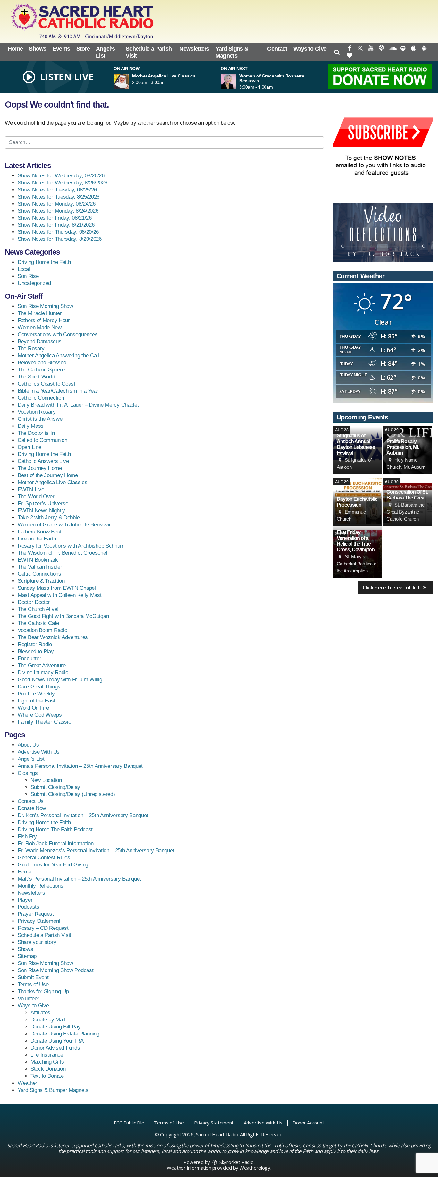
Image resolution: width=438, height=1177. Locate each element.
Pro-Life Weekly (36, 694)
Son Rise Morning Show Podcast (55, 970)
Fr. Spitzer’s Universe (43, 503)
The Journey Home (40, 468)
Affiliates (40, 1013)
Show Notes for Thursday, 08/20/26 (58, 232)
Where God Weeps (40, 715)
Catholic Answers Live (43, 461)
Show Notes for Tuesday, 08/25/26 (57, 190)
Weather (27, 1083)
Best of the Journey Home (48, 475)
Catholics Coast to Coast (46, 384)
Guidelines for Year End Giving (53, 865)
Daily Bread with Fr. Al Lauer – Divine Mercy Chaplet (78, 405)
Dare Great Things (39, 687)
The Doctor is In (36, 433)
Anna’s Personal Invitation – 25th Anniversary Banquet (80, 766)
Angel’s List (105, 52)
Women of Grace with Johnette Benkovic (65, 525)
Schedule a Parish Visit (149, 52)
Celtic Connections (39, 574)
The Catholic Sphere (41, 370)
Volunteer (28, 998)
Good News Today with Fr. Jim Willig (60, 680)
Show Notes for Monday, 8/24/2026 (58, 211)
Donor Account (308, 1122)
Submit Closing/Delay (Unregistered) (72, 794)
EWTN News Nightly (41, 510)
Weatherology (255, 1168)
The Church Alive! (38, 609)
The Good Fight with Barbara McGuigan (63, 616)
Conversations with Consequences (58, 334)
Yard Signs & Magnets (231, 52)
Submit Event (33, 977)
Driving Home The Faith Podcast (55, 829)
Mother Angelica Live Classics (52, 482)
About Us (28, 745)
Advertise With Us (39, 752)
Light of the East (36, 701)
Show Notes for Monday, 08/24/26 (57, 204)
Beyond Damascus (40, 341)
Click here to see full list (392, 587)
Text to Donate (47, 1076)
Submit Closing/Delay (55, 787)
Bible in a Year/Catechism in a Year (58, 391)
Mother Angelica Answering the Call (58, 356)
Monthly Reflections (40, 886)
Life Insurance (46, 1055)
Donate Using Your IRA (57, 1041)
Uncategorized (34, 283)
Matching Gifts (47, 1062)
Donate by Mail (47, 1020)
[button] (337, 52)
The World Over (36, 496)
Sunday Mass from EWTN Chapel (57, 588)
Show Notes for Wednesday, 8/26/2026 (62, 183)
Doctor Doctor (34, 602)
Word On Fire (33, 708)
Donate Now (32, 808)
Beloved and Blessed (42, 363)
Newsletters (194, 48)
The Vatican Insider (40, 567)
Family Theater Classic (44, 722)
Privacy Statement (39, 921)
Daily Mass (31, 426)
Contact (277, 48)
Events (61, 48)
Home (15, 48)
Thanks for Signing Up (43, 991)
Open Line (29, 447)
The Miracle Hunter (40, 313)
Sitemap (27, 956)
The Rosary (31, 348)
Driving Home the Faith (44, 262)
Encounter (29, 658)
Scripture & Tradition (41, 581)
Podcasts (28, 907)
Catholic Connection (41, 398)
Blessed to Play (36, 651)
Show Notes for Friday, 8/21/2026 (56, 225)
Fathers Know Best (40, 532)
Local (24, 269)
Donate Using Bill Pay (55, 1027)
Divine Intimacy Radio (43, 673)
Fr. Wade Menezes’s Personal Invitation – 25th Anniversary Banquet (96, 851)
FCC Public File (129, 1122)
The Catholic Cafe (38, 623)
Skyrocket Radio (236, 1162)
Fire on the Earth (37, 539)
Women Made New (40, 327)
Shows (37, 48)
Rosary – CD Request (43, 928)
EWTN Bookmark (38, 560)
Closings (28, 773)
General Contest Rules (44, 858)
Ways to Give (310, 48)
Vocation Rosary (37, 412)
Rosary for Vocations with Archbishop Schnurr (71, 546)
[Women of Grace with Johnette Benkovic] (236, 81)
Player (25, 900)
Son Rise (28, 276)
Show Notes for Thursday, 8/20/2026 (60, 239)
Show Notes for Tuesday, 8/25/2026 (58, 197)
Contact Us (31, 801)
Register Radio (35, 644)
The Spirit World (36, 377)
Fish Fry (27, 836)
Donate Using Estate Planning (64, 1034)
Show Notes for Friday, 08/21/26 (55, 218)
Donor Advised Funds (55, 1048)
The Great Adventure (41, 665)
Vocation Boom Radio (42, 630)
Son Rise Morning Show (45, 306)
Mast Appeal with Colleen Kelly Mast (60, 595)
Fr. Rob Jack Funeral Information (55, 843)
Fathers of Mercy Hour (44, 320)
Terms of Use (33, 984)
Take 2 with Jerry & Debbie (49, 518)
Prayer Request (36, 914)
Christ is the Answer (41, 419)
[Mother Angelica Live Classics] (129, 81)
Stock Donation (48, 1069)
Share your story (37, 942)
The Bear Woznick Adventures (53, 637)
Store (83, 48)
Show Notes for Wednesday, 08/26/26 (61, 176)
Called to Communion (42, 440)
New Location (46, 780)
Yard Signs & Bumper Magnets (53, 1090)
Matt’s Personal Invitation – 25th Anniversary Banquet (79, 879)
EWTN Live (31, 489)
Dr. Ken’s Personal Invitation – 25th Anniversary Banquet (83, 815)
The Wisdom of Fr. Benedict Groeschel (62, 553)
